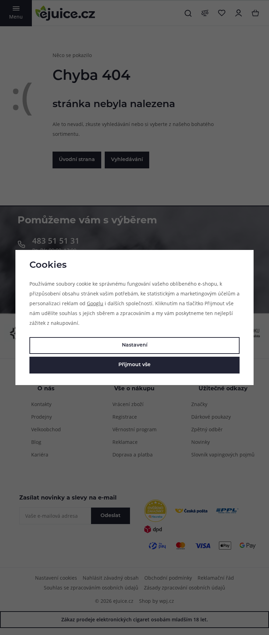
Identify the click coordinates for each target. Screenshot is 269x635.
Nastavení (134, 345)
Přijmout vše (134, 365)
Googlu (95, 303)
